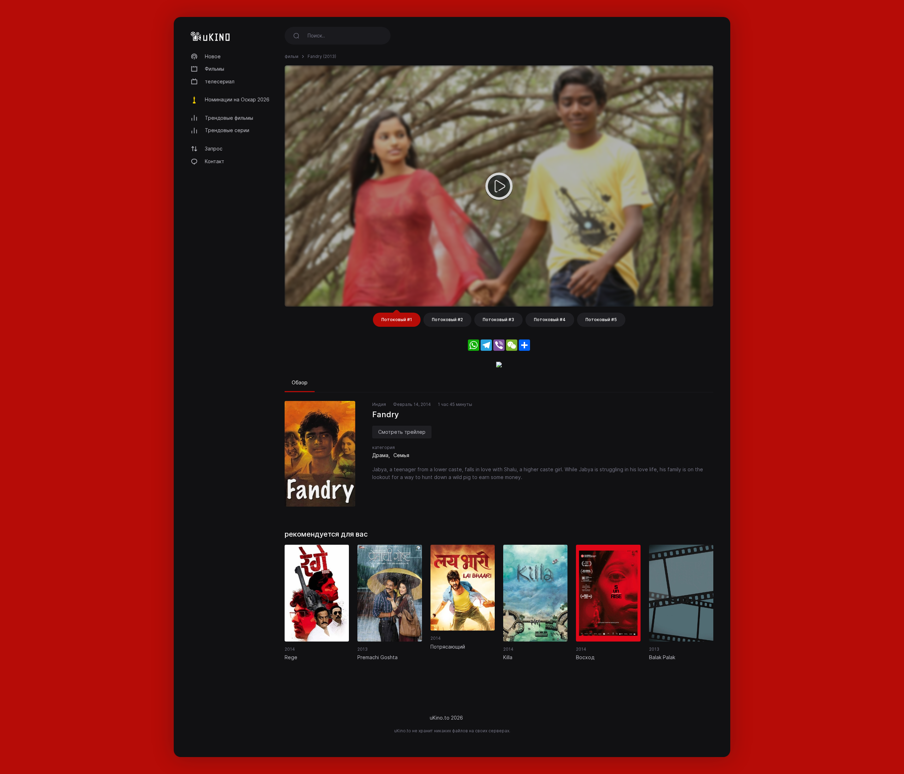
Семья (401, 455)
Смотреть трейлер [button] (402, 432)
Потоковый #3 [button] (498, 319)
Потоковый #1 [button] (396, 319)
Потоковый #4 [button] (550, 319)
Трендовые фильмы (229, 118)
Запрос (213, 149)
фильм (291, 56)
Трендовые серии (227, 130)
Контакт (214, 161)
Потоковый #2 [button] (447, 319)
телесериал (219, 81)
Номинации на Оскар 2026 (237, 99)
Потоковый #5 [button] (601, 319)
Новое (213, 56)
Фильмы (214, 69)
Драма (380, 455)
